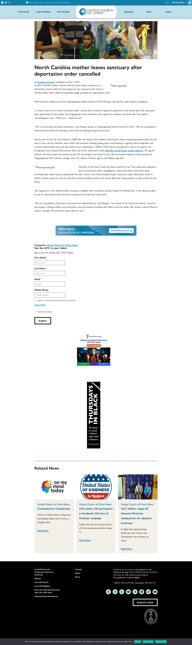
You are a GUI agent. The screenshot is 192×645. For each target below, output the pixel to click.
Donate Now (178, 2)
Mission (37, 578)
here (137, 577)
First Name (41, 257)
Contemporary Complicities (53, 508)
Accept (137, 641)
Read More (43, 530)
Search (167, 2)
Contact (48, 2)
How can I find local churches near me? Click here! (47, 591)
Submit (42, 320)
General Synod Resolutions (46, 596)
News (77, 573)
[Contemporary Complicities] (54, 486)
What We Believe (43, 12)
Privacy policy (161, 641)
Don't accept (148, 641)
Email (38, 279)
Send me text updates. (44, 312)
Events (42, 2)
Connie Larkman (45, 82)
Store (53, 2)
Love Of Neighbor (42, 586)
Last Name (40, 268)
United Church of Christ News (62, 245)
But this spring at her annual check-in (124, 150)
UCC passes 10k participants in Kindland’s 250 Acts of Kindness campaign (96, 513)
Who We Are (23, 12)
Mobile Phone (41, 289)
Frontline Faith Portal (63, 2)
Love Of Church (41, 582)
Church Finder (34, 2)
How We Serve (63, 12)
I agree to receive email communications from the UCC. (56, 300)
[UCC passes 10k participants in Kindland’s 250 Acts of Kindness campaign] (96, 486)
